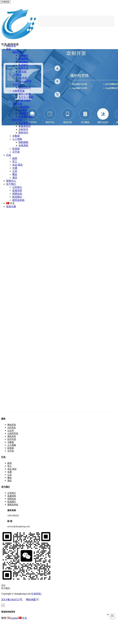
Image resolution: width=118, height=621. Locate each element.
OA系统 (22, 110)
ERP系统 (23, 113)
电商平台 (23, 68)
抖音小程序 (24, 100)
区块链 (16, 148)
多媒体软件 (24, 126)
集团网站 (23, 65)
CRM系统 (23, 107)
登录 (8, 206)
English (14, 618)
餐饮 (14, 174)
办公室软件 (24, 123)
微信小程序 (24, 94)
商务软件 (23, 132)
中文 (24, 618)
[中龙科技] (19, 40)
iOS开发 (22, 78)
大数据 (16, 136)
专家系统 (23, 145)
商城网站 (23, 58)
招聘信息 (17, 193)
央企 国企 (17, 164)
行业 (3, 457)
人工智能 (17, 139)
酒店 (14, 177)
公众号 (16, 84)
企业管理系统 (25, 116)
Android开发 (24, 81)
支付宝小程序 (25, 97)
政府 (14, 158)
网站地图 (31, 599)
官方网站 (23, 55)
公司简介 (17, 187)
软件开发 (17, 119)
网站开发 (17, 52)
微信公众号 (24, 87)
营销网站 (23, 62)
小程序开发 (18, 91)
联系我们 (17, 197)
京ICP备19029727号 (12, 599)
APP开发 (17, 74)
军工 (14, 161)
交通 (14, 168)
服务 (3, 418)
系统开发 (17, 103)
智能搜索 (23, 142)
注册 (13, 206)
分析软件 (23, 129)
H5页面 (22, 71)
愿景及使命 (18, 200)
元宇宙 (16, 152)
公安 (14, 171)
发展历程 (17, 190)
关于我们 (5, 487)
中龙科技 (36, 593)
